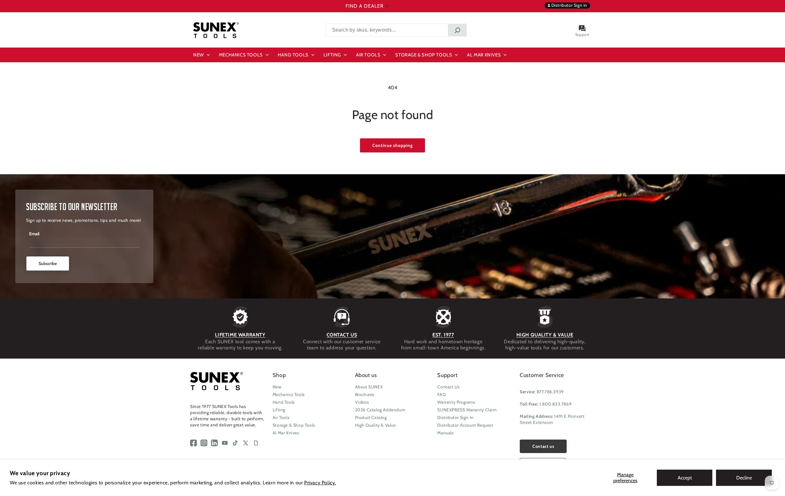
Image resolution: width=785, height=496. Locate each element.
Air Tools (281, 417)
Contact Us (448, 387)
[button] (202, 55)
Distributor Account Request (465, 425)
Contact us (543, 446)
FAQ (441, 394)
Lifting (279, 410)
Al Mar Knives (286, 433)
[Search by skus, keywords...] (457, 30)
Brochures (364, 394)
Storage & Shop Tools (294, 425)
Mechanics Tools (289, 394)
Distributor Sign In (455, 417)
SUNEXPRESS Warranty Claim (466, 410)
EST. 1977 (443, 335)
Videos (362, 402)
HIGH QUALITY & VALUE (544, 335)
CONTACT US (342, 335)
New (277, 387)
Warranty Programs (456, 402)
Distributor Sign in (568, 5)
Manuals (445, 433)
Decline (744, 478)
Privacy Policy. (320, 483)
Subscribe (48, 263)
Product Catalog (371, 417)
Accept (685, 478)
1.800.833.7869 (555, 404)
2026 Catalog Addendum (380, 410)
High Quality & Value (375, 425)
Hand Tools (284, 402)
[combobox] (396, 30)
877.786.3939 (550, 391)
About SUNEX (369, 387)
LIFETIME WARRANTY (240, 335)
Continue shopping (392, 145)
